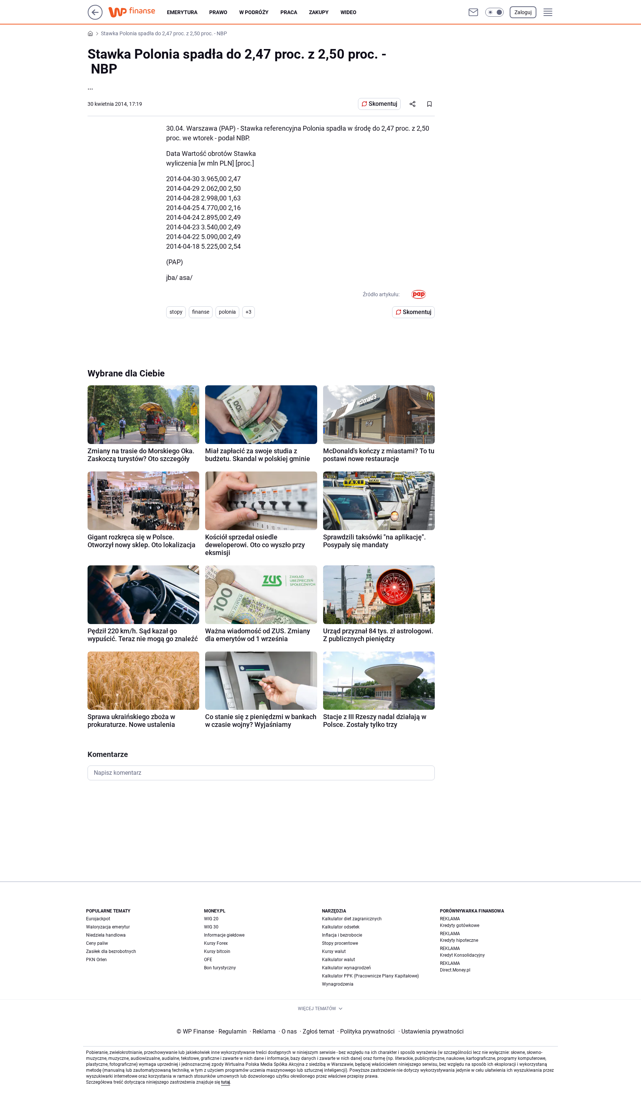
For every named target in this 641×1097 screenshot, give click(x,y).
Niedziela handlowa (106, 935)
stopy (176, 312)
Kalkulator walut (338, 959)
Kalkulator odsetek (340, 927)
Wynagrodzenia (338, 984)
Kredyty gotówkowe (459, 925)
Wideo (348, 12)
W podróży (254, 12)
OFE (208, 959)
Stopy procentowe (340, 943)
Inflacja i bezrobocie (342, 935)
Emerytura (182, 12)
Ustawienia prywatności (431, 1031)
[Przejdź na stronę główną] (95, 17)
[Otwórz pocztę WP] (473, 12)
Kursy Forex (216, 943)
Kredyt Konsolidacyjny (462, 955)
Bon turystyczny (220, 967)
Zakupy (319, 12)
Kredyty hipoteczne (459, 940)
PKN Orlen (96, 959)
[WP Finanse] (137, 12)
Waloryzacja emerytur (108, 927)
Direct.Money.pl (455, 970)
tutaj (225, 1082)
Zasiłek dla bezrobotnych (111, 951)
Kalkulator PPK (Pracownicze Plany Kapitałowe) (370, 976)
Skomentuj (383, 103)
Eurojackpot (98, 918)
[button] (494, 12)
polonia (227, 312)
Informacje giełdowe (224, 935)
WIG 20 (211, 918)
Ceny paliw (97, 943)
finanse (200, 312)
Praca (288, 12)
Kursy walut (334, 951)
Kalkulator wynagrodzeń (346, 967)
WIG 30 (211, 927)
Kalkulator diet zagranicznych (352, 918)
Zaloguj (523, 12)
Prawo (218, 12)
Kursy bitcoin (217, 951)
